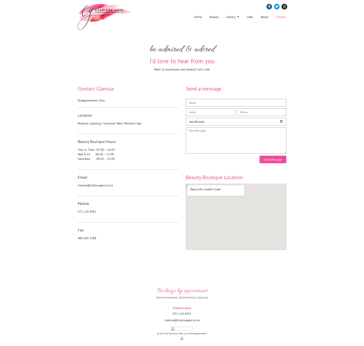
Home (198, 17)
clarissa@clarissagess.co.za (95, 185)
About (264, 17)
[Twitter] (277, 6)
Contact (281, 17)
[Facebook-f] (269, 6)
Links (250, 17)
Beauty (214, 17)
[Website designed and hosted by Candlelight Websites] (182, 338)
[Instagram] (284, 6)
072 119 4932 (87, 211)
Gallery (230, 17)
